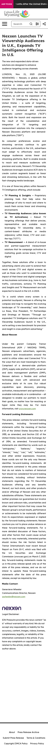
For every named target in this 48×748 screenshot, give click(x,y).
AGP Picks (7, 4)
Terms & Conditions (35, 738)
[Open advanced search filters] (37, 24)
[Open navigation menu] (4, 23)
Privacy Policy (37, 743)
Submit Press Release (13, 738)
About (12, 732)
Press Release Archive (28, 732)
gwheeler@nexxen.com (13, 596)
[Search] (31, 24)
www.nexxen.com (27, 408)
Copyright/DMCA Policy (16, 743)
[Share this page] (44, 23)
